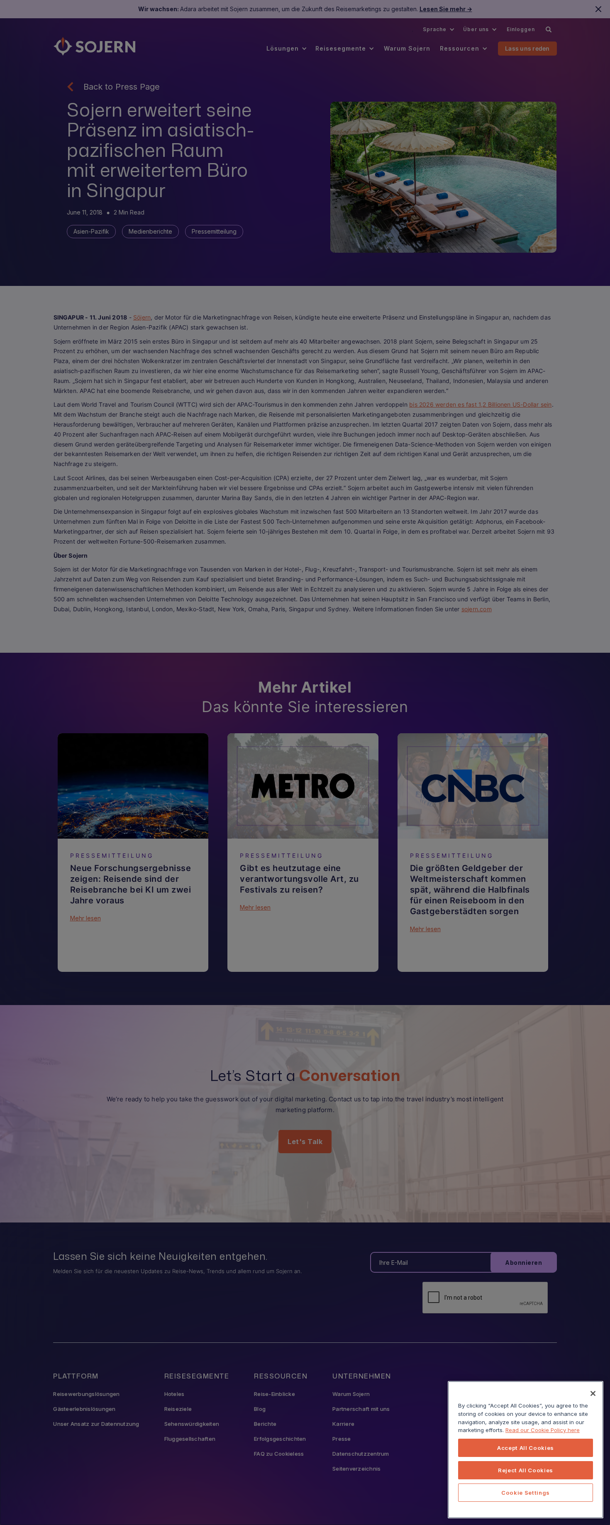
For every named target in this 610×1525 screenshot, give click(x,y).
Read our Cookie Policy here (542, 1430)
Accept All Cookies (525, 1447)
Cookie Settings (525, 1492)
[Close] (593, 1393)
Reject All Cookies (525, 1470)
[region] (525, 1449)
